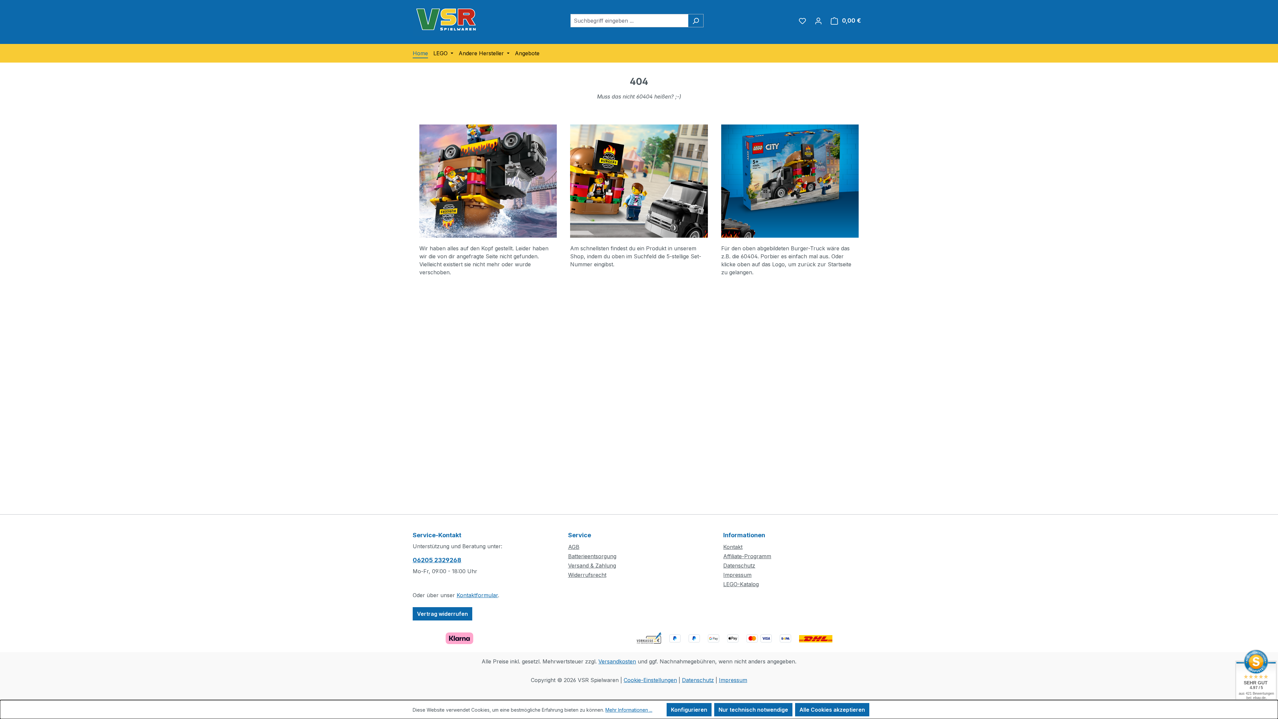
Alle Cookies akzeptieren (832, 709)
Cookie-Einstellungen (650, 680)
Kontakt (733, 547)
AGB (573, 547)
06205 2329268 (437, 560)
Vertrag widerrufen (442, 613)
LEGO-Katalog (741, 584)
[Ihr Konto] (818, 20)
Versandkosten (617, 661)
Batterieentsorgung (592, 556)
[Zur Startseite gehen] (446, 19)
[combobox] (629, 20)
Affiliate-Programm (747, 556)
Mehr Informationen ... (628, 710)
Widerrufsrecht (587, 575)
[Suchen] (696, 20)
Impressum (737, 575)
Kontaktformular (477, 595)
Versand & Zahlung (592, 565)
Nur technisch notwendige (753, 709)
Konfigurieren (689, 709)
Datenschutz (739, 565)
